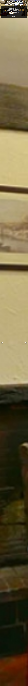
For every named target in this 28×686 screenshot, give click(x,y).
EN (18, 12)
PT (15, 12)
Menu (13, 12)
